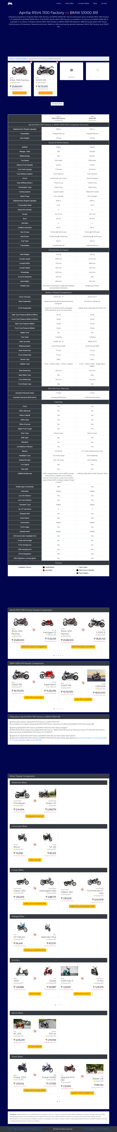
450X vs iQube (35, 994)
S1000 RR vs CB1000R (83, 699)
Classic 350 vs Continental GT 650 (82, 906)
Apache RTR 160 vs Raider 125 (82, 1093)
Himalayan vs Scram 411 (34, 816)
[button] (54, 655)
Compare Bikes (83, 3)
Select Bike (69, 3)
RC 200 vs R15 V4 (35, 1046)
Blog (95, 3)
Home (58, 3)
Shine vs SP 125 (34, 860)
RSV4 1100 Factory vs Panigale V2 (34, 647)
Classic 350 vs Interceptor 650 (35, 904)
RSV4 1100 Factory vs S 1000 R (83, 647)
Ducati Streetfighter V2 (86, 738)
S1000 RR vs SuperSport (34, 697)
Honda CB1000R (36, 740)
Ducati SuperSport (19, 740)
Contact (104, 3)
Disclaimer (38, 1129)
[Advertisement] (58, 42)
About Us (11, 1129)
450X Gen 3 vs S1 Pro (82, 994)
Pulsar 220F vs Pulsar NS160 (34, 1090)
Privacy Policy (28, 1129)
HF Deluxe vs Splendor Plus (35, 950)
